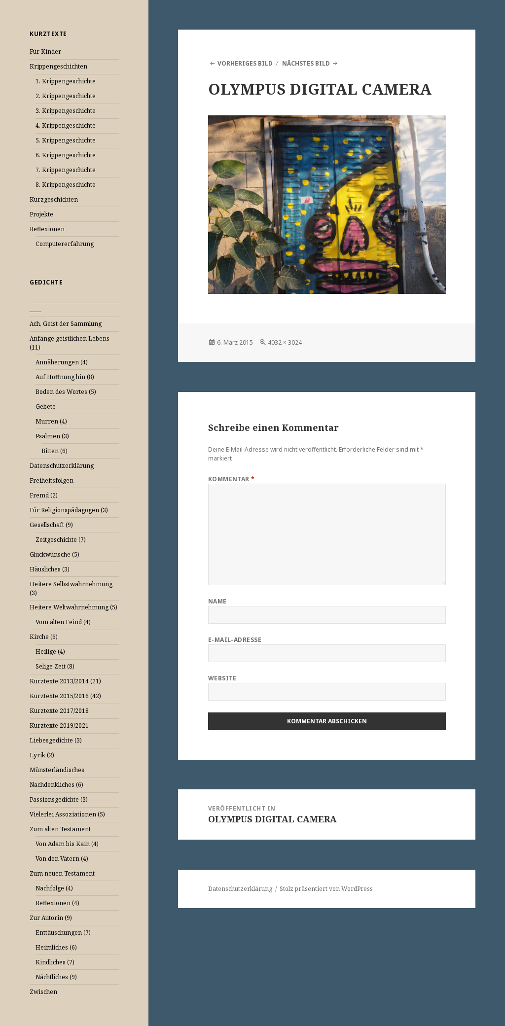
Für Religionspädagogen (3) (69, 510)
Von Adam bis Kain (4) (67, 844)
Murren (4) (51, 421)
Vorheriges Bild (245, 63)
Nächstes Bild (306, 63)
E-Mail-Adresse (235, 640)
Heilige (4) (50, 651)
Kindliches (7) (55, 962)
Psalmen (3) (52, 436)
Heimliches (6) (56, 947)
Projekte (41, 214)
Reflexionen (47, 229)
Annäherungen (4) (62, 362)
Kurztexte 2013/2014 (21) (65, 681)
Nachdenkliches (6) (56, 784)
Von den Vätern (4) (62, 858)
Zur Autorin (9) (51, 918)
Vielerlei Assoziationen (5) (67, 814)
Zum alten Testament (60, 829)
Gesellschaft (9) (51, 525)
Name (217, 601)
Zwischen (43, 992)
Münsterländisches (57, 770)
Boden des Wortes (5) (66, 392)
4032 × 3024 (285, 342)
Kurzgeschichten (54, 199)
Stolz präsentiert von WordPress (326, 888)
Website (222, 678)
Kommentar (231, 479)
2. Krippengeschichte (66, 96)
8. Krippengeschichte (66, 184)
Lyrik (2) (42, 755)
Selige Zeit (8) (55, 666)
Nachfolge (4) (54, 888)
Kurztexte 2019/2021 (59, 725)
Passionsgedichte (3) (59, 799)
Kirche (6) (44, 637)
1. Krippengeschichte (66, 81)
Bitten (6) (54, 451)
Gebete (46, 406)
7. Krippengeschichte (66, 170)
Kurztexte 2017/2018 (59, 711)
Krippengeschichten (58, 66)
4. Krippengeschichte (66, 125)
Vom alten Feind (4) (63, 622)
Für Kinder (45, 51)
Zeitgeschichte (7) (61, 539)
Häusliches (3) (50, 569)
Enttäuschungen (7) (63, 932)
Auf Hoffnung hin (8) (65, 377)
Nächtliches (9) (56, 977)
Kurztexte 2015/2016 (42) (65, 696)
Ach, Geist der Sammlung (66, 323)
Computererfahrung (65, 244)
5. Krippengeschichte (66, 140)
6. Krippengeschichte (66, 155)
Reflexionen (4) (57, 903)
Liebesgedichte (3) (56, 740)
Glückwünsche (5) (54, 554)
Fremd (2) (44, 495)
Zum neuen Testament (62, 873)
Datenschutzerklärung (62, 465)
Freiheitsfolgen (51, 480)
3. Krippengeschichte (66, 110)
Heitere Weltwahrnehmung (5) (73, 607)
